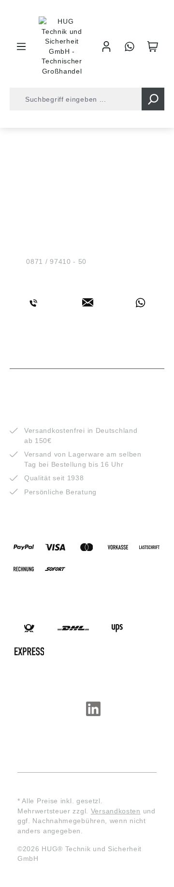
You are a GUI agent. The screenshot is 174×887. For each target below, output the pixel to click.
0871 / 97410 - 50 (56, 261)
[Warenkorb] (152, 46)
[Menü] (21, 46)
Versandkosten (116, 811)
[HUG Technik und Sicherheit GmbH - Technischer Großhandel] (62, 46)
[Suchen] (153, 99)
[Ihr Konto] (106, 46)
